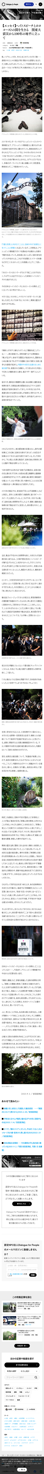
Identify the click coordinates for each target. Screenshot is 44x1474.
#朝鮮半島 (26, 50)
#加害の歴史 (16, 1429)
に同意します (17, 1274)
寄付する (28, 4)
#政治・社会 (19, 50)
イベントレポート (10, 1396)
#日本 (20, 1437)
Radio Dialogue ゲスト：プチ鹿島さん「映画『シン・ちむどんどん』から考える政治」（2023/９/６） (29, 1318)
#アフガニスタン (22, 1440)
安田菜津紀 (26, 43)
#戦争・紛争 (16, 1421)
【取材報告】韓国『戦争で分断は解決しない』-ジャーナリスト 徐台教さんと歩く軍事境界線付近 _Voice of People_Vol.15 (29, 1304)
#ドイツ (31, 1443)
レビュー (27, 1392)
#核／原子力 (7, 1429)
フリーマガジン (10, 1400)
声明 (33, 1335)
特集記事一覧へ (22, 1346)
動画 (29, 1308)
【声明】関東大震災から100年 (26, 1331)
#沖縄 (15, 1437)
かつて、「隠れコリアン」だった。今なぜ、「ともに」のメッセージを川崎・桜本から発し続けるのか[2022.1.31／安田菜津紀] (22, 1133)
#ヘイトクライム (30, 1418)
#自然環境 (7, 1427)
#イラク (33, 1437)
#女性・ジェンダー (32, 1424)
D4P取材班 (32, 1409)
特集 (17, 45)
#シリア (6, 1440)
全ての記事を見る (22, 1365)
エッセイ (12, 45)
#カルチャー (14, 1427)
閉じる (23, 1470)
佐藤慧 (25, 1322)
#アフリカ (35, 1440)
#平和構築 (15, 1424)
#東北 (6, 1437)
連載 (15, 1392)
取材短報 (8, 1392)
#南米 (20, 1446)
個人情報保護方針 (16, 1274)
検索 (36, 1377)
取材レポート (9, 1388)
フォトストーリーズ (23, 1396)
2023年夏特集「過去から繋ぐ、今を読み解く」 (21, 48)
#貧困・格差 (24, 1421)
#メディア (30, 1427)
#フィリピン (17, 1443)
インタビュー (20, 1388)
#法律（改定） (23, 1427)
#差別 (12, 50)
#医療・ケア (7, 1424)
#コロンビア (14, 1446)
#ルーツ (23, 1429)
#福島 (10, 1437)
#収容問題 (21, 1418)
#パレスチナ (13, 1440)
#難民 (15, 1418)
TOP (3, 1455)
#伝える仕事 (30, 1429)
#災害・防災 (32, 1421)
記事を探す (36, 4)
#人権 (8, 50)
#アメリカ (7, 1446)
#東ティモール (8, 1443)
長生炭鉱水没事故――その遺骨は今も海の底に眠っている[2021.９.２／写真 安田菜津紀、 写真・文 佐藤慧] (22, 1146)
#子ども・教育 (8, 1421)
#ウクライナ (25, 1443)
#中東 (29, 1440)
